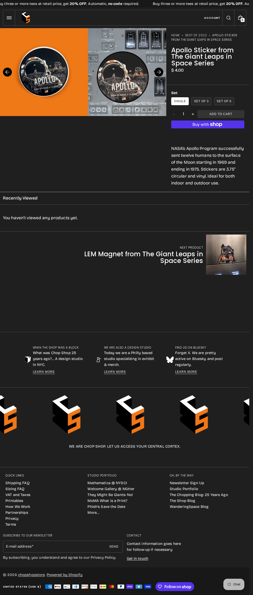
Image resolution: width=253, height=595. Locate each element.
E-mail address (19, 546)
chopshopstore (31, 575)
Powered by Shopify (65, 575)
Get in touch (137, 558)
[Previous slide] (7, 72)
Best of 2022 (196, 35)
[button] (9, 17)
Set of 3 (201, 101)
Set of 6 (224, 101)
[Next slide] (158, 72)
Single (180, 101)
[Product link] (156, 255)
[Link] (124, 3)
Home (175, 35)
